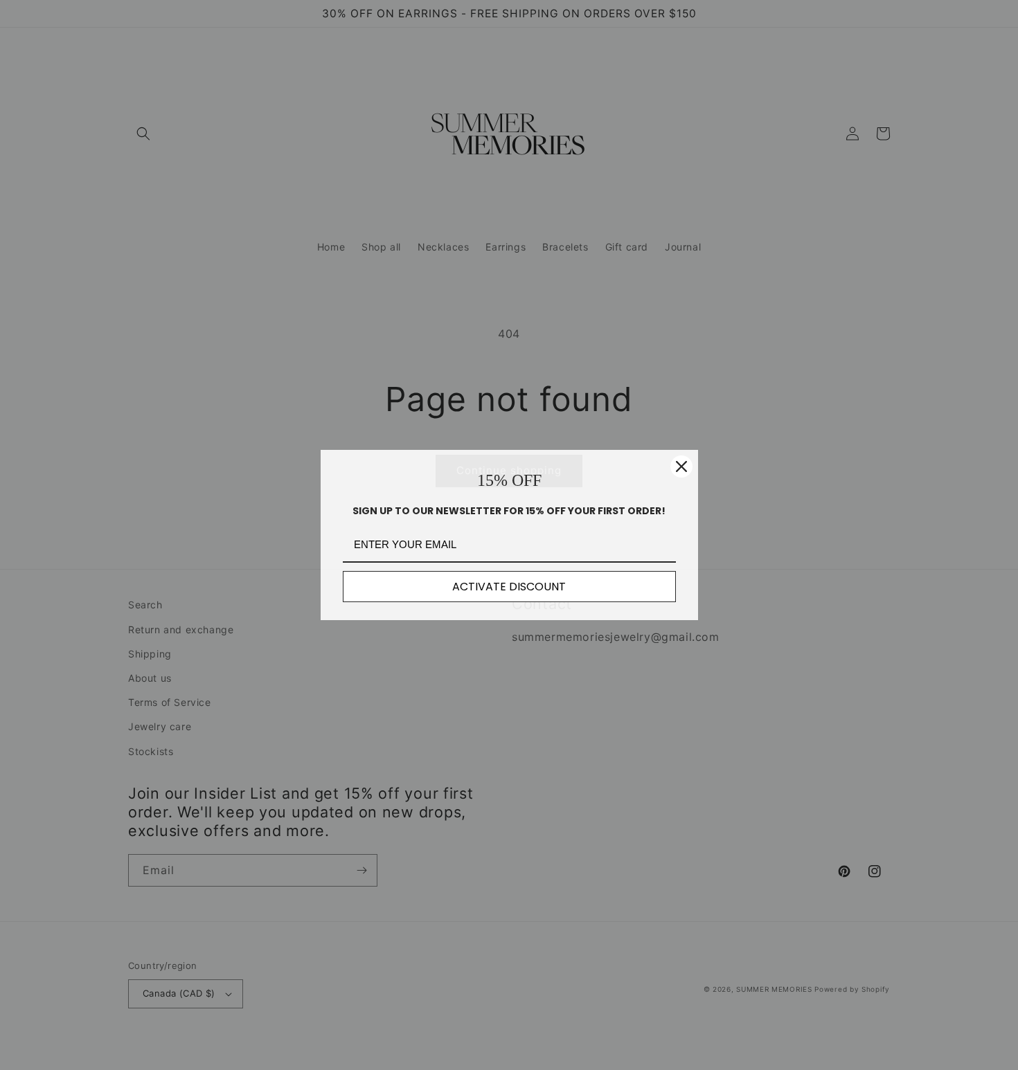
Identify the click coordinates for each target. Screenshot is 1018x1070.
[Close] (681, 466)
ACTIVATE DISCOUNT (509, 587)
